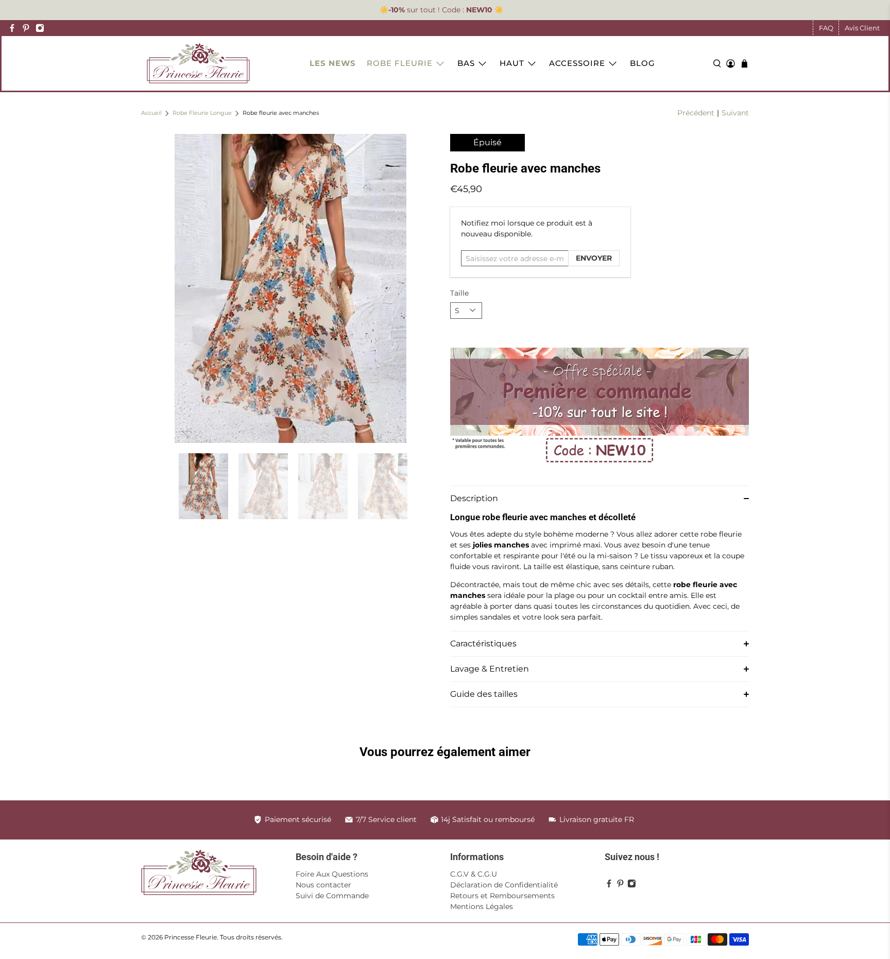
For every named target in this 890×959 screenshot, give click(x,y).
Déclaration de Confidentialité (504, 884)
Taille (459, 293)
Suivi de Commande (332, 895)
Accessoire (577, 63)
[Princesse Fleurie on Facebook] (12, 28)
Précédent (695, 112)
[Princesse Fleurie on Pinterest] (26, 28)
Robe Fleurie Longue (202, 113)
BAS (466, 63)
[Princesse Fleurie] (198, 63)
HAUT (512, 63)
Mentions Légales (481, 906)
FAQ (826, 28)
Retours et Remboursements (502, 895)
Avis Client (862, 28)
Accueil (151, 113)
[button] (599, 498)
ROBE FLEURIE (400, 63)
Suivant (735, 112)
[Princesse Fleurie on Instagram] (40, 28)
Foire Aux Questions (332, 874)
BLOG (642, 63)
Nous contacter (323, 884)
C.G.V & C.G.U (473, 874)
